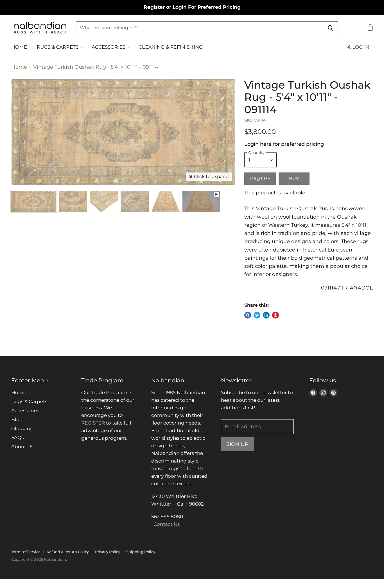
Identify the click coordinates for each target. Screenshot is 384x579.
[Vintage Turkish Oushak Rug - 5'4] (72, 201)
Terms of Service (25, 551)
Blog (17, 419)
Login (180, 7)
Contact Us (166, 524)
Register (154, 7)
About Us (22, 446)
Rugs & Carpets (58, 47)
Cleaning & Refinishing (171, 47)
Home (19, 47)
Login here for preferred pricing (284, 144)
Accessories (109, 47)
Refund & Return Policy (68, 551)
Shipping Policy (140, 551)
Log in (360, 47)
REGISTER (93, 423)
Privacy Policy (107, 551)
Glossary (21, 428)
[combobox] (199, 27)
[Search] (330, 27)
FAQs (17, 437)
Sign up (237, 444)
